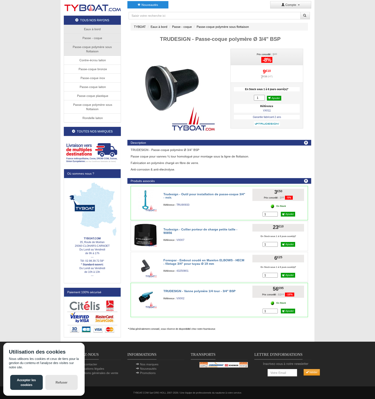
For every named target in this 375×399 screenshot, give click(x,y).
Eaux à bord (92, 29)
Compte (291, 5)
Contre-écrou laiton (92, 60)
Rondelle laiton (92, 118)
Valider (313, 372)
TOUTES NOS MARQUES (94, 131)
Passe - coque (92, 38)
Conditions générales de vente (97, 373)
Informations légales (90, 368)
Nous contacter (86, 364)
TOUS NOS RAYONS (93, 20)
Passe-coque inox (92, 78)
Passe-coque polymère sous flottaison (92, 49)
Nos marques (149, 364)
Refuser (61, 382)
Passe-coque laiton (92, 87)
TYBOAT (140, 26)
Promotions (148, 373)
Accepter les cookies (26, 382)
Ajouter (275, 98)
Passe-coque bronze (92, 69)
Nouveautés (149, 5)
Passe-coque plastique (92, 96)
